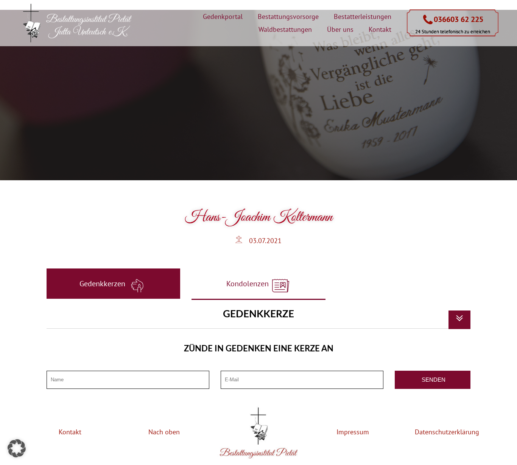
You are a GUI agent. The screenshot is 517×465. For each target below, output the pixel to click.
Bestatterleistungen (362, 16)
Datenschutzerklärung (447, 432)
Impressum (352, 432)
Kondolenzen (248, 284)
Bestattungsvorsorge (288, 16)
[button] (16, 448)
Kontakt (380, 29)
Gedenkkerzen (103, 284)
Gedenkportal (223, 16)
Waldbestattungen (285, 29)
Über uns (340, 29)
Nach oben (164, 432)
